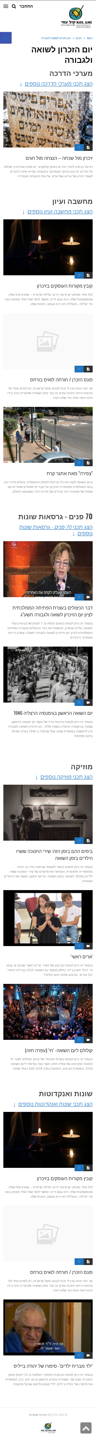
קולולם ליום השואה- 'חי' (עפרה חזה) (59, 1050)
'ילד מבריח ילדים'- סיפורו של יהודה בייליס (53, 1365)
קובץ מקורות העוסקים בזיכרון (65, 285)
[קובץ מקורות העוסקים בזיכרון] (48, 247)
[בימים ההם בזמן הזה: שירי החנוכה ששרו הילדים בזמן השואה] (48, 813)
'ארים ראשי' (82, 956)
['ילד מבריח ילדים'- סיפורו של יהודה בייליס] (48, 1327)
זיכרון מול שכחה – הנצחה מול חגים (59, 157)
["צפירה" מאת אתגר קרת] (48, 435)
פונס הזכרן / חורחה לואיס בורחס (61, 379)
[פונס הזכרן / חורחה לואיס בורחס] (48, 341)
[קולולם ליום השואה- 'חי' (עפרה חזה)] (48, 1012)
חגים (79, 38)
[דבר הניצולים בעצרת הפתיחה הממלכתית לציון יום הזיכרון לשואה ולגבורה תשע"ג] (48, 569)
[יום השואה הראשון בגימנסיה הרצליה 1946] (48, 675)
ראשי (90, 38)
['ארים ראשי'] (48, 918)
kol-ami (58, 1415)
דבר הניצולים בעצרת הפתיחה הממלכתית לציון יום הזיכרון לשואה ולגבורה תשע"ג (53, 611)
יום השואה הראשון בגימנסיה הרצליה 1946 (53, 712)
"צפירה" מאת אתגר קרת (70, 473)
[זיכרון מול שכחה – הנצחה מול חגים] (48, 119)
